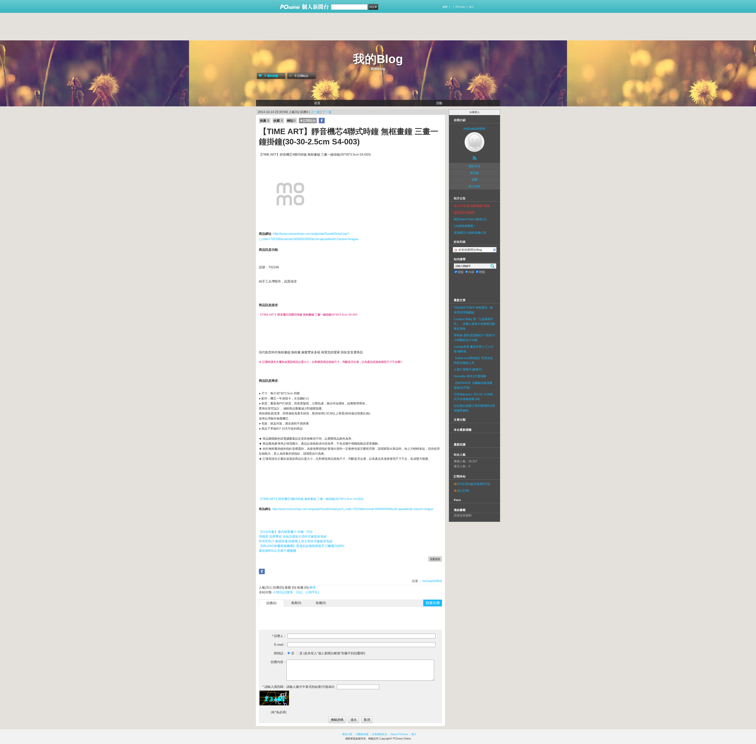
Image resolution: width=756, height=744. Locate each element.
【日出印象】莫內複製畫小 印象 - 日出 (286, 531)
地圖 (474, 179)
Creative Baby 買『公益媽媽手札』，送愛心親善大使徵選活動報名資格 (474, 323)
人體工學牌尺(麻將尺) (468, 369)
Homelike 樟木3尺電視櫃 (470, 376)
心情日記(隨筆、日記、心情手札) (296, 592)
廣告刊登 (347, 734)
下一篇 (327, 112)
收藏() (321, 603)
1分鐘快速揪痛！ (465, 226)
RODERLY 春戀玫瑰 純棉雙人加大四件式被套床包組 (296, 541)
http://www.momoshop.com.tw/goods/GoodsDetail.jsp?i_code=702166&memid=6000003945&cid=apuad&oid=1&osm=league (352, 509)
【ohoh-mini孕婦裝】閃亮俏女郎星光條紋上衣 (473, 360)
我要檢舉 (435, 558)
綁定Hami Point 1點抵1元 (470, 219)
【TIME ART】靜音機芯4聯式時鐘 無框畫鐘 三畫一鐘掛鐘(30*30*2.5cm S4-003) (311, 499)
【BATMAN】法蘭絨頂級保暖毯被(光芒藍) (473, 385)
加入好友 (474, 186)
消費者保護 (362, 734)
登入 (471, 7)
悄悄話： (280, 653)
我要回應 (433, 603)
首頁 (317, 103)
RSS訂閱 (463, 484)
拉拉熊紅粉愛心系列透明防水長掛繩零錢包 (474, 408)
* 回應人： (279, 636)
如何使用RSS (480, 484)
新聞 (445, 7)
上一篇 (315, 112)
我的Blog (378, 59)
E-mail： (280, 644)
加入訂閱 (463, 490)
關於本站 (474, 166)
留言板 (474, 173)
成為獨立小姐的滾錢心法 (470, 232)
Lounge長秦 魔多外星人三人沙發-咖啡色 (474, 349)
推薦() (296, 603)
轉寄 (312, 587)
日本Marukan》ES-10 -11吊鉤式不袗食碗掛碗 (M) (473, 397)
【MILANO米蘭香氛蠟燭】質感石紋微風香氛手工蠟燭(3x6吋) (301, 546)
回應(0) (271, 603)
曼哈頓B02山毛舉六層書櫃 (277, 550)
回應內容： (278, 662)
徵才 (413, 734)
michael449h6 (431, 581)
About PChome (399, 734)
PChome (460, 7)
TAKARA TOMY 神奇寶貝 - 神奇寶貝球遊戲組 (473, 310)
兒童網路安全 (379, 734)
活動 (439, 103)
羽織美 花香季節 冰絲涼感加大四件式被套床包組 (293, 536)
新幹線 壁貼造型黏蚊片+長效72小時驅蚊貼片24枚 (474, 337)
